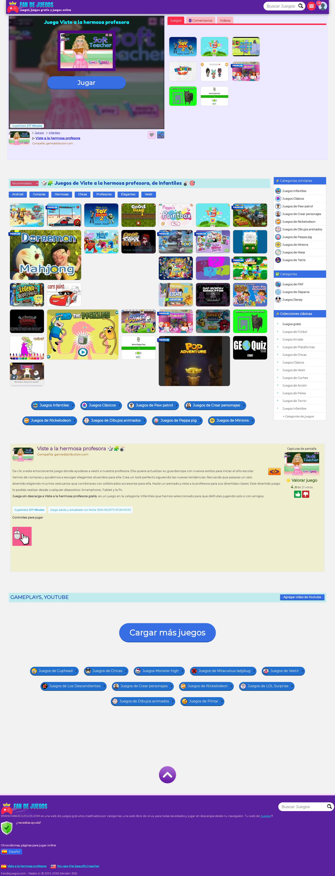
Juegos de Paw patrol (297, 206)
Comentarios (201, 21)
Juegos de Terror (294, 401)
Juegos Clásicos (293, 198)
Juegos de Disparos (295, 292)
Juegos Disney (292, 299)
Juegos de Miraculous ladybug (224, 671)
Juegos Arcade (292, 339)
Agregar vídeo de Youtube (302, 597)
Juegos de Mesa (293, 252)
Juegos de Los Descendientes (74, 686)
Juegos (175, 21)
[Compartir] (160, 135)
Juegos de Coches (295, 378)
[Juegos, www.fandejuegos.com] (30, 7)
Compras (39, 194)
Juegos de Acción (294, 385)
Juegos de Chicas (294, 355)
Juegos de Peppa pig (297, 237)
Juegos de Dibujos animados (302, 229)
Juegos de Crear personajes (301, 214)
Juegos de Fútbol (294, 331)
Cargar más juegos (167, 632)
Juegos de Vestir (293, 370)
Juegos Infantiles (294, 191)
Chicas (82, 194)
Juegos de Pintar (203, 701)
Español (14, 851)
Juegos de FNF (292, 284)
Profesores (103, 194)
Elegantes (128, 194)
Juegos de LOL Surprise (268, 686)
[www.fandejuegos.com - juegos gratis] (24, 808)
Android (17, 194)
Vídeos (225, 21)
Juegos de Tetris (293, 260)
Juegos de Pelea (294, 393)
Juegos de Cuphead (56, 671)
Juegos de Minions (295, 244)
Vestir (148, 194)
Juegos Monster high (160, 671)
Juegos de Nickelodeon (298, 221)
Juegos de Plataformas (298, 347)
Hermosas (62, 194)
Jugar (86, 82)
